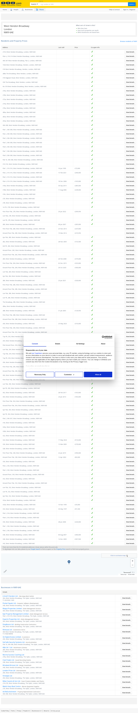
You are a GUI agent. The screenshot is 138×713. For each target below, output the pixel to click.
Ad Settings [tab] (80, 344)
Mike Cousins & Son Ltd (11, 681)
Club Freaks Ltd (8, 660)
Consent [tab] (35, 344)
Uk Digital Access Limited (12, 637)
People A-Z (26, 711)
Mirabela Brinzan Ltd (10, 665)
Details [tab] (57, 344)
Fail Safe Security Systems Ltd (13, 642)
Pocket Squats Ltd (9, 603)
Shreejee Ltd (7, 676)
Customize (68, 374)
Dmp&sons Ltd (8, 624)
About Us (46, 711)
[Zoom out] (133, 565)
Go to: (41, 1)
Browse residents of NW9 (128, 41)
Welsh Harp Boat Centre (12, 686)
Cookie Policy (5, 711)
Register (132, 10)
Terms (13, 711)
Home (5, 10)
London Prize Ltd (9, 671)
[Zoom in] (133, 561)
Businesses (29, 10)
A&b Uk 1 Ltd (7, 647)
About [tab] (103, 344)
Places (41, 10)
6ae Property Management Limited (15, 614)
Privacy (19, 711)
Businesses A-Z (37, 711)
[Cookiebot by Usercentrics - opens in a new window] (103, 337)
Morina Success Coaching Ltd (13, 655)
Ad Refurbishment (9, 692)
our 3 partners (37, 353)
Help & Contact (114, 10)
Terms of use (123, 574)
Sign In (125, 10)
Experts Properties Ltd (11, 619)
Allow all (98, 374)
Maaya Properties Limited (12, 609)
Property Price (60, 549)
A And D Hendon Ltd (10, 596)
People (16, 10)
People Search (35, 549)
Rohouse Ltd (7, 630)
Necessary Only (40, 374)
